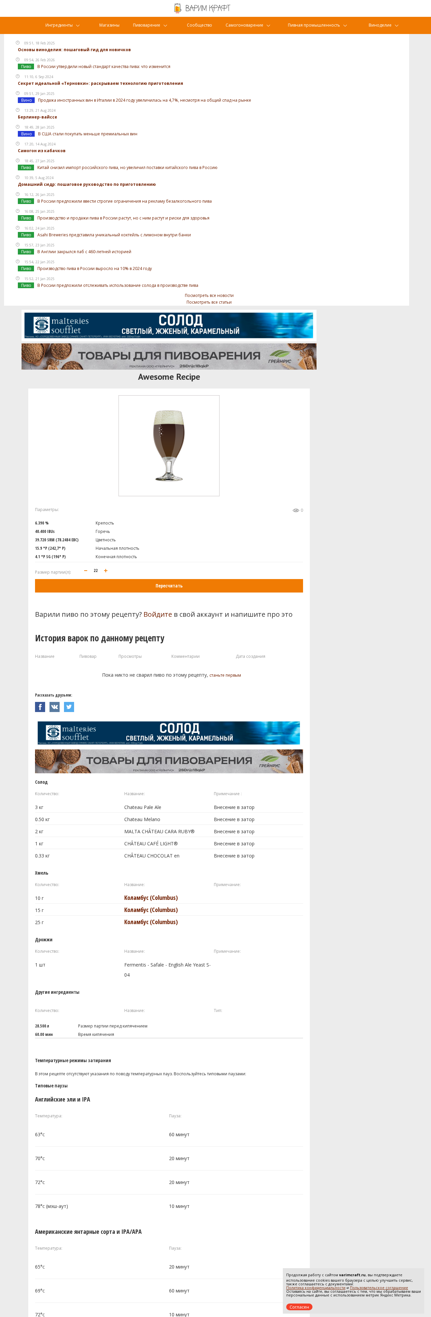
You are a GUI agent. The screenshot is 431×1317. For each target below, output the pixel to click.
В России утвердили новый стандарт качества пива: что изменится (103, 66)
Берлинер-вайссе (37, 117)
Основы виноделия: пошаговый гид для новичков (74, 50)
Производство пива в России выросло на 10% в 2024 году (94, 268)
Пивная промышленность (314, 25)
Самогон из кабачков (42, 151)
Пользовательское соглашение (379, 1287)
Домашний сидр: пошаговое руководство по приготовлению (87, 184)
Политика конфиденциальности (315, 1287)
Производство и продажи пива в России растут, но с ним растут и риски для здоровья (123, 218)
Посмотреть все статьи (209, 302)
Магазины (109, 25)
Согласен (299, 1307)
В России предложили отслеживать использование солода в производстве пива (117, 285)
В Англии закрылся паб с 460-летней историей (84, 252)
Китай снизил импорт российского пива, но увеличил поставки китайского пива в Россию (127, 167)
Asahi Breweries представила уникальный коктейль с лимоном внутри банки (114, 235)
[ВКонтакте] (56, 705)
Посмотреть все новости (209, 295)
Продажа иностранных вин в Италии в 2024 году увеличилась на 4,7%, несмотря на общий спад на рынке (144, 100)
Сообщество (199, 25)
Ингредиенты (59, 25)
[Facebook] (42, 705)
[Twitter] (70, 705)
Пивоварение (146, 25)
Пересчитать (169, 585)
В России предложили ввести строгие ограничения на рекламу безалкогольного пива (124, 201)
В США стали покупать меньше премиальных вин (87, 134)
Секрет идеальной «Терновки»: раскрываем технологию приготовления (100, 83)
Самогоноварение (244, 25)
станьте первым (225, 675)
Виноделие (380, 25)
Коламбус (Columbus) (151, 897)
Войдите (157, 614)
